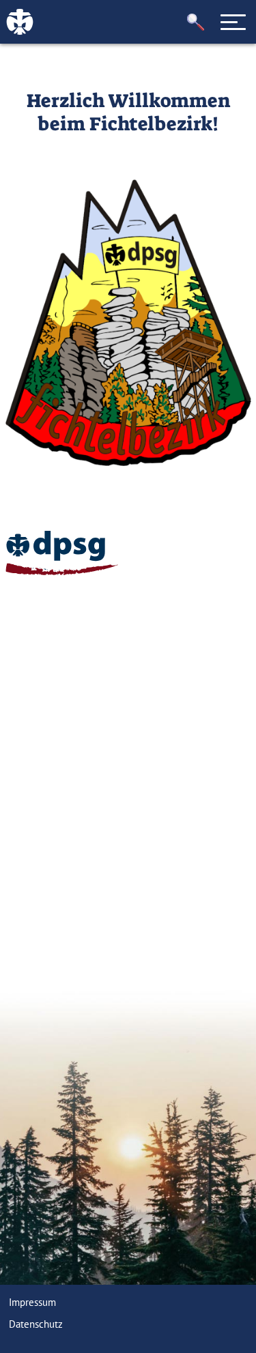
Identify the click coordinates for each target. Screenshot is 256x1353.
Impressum (32, 1302)
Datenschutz (36, 1324)
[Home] (61, 553)
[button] (196, 22)
